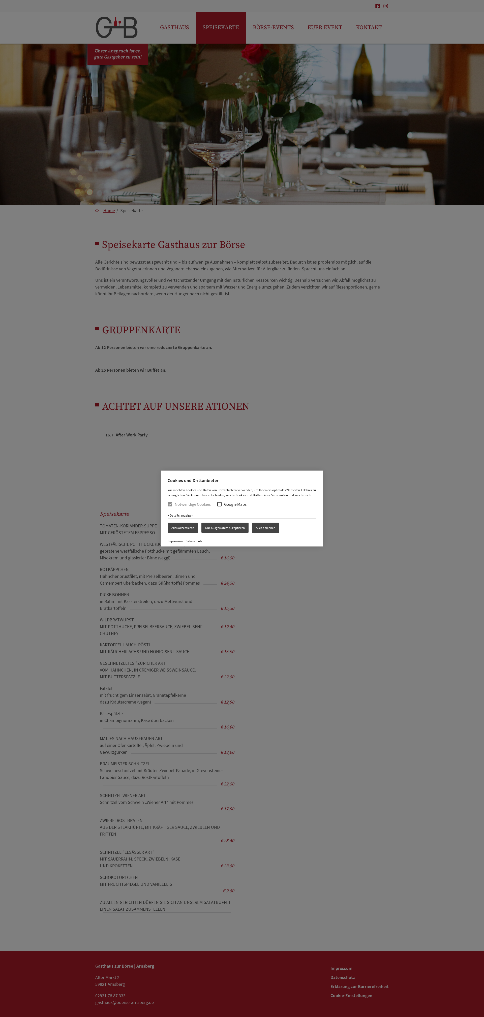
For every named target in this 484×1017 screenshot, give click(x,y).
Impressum (175, 541)
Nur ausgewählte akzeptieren (225, 528)
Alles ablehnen (265, 528)
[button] (219, 504)
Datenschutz (194, 541)
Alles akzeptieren (182, 528)
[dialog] (242, 508)
